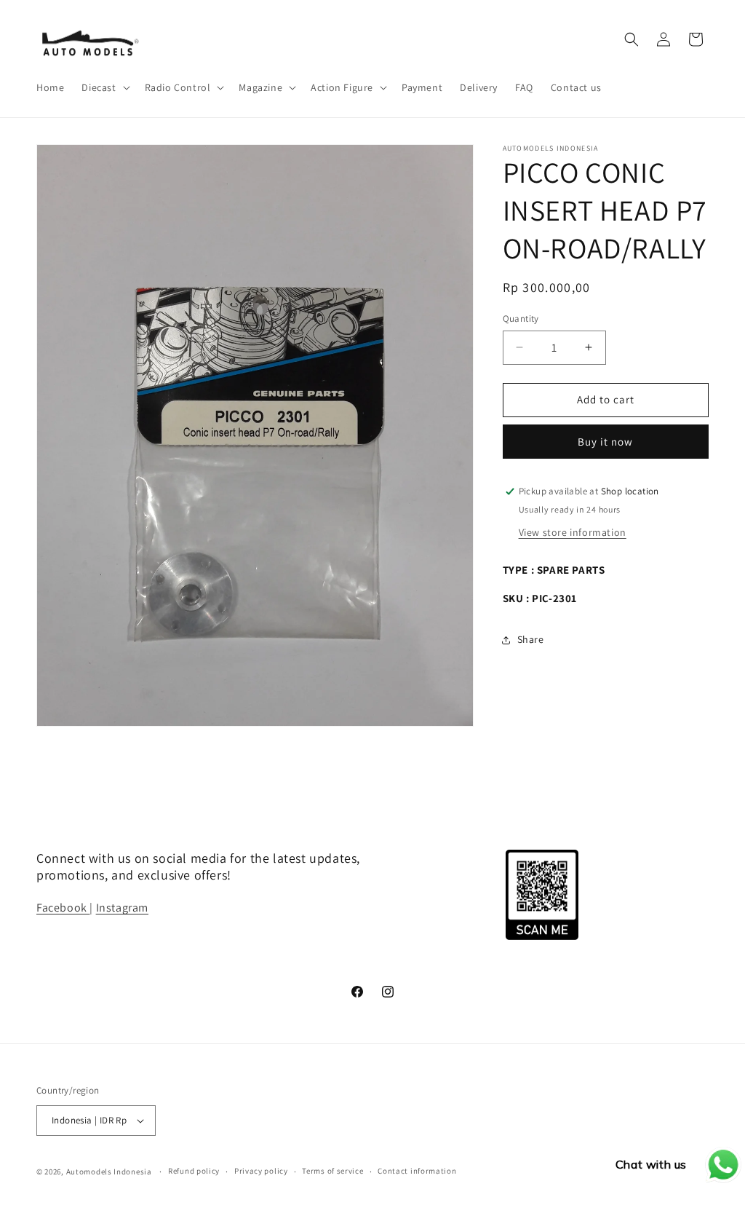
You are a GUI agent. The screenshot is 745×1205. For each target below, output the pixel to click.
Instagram (122, 907)
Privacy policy (261, 1171)
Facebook (62, 907)
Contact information (417, 1171)
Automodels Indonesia (109, 1171)
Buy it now (605, 442)
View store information (572, 532)
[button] (104, 87)
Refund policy (194, 1171)
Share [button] (530, 639)
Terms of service (332, 1171)
